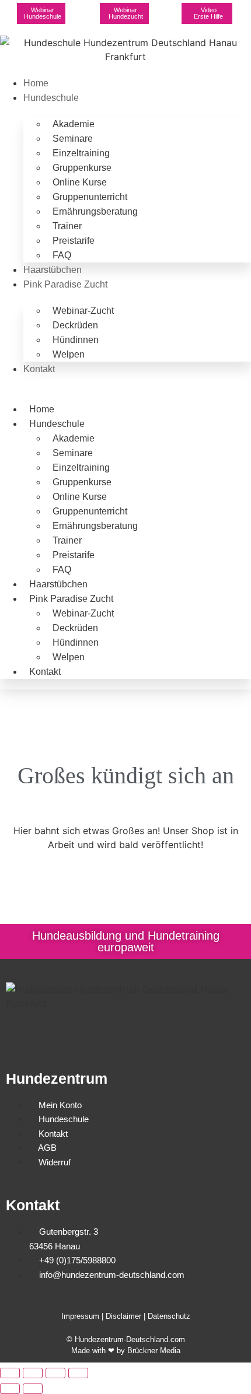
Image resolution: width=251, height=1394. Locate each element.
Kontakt (39, 369)
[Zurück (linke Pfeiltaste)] (10, 1389)
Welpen (69, 354)
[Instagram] (126, 1032)
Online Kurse (80, 182)
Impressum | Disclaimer (101, 1316)
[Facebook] (102, 1032)
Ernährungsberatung (95, 211)
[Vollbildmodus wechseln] (33, 1373)
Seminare (73, 138)
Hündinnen (76, 340)
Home (35, 83)
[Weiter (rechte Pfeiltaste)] (33, 1389)
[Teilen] (55, 1373)
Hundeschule (51, 98)
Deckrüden (75, 325)
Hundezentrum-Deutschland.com (130, 1339)
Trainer (67, 226)
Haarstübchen (52, 270)
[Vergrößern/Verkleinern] (10, 1373)
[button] (125, 383)
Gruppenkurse (82, 168)
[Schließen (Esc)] (78, 1373)
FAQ (62, 255)
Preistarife (74, 241)
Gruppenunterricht (90, 197)
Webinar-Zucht (83, 311)
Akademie (74, 124)
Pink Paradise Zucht (65, 284)
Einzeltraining (81, 153)
